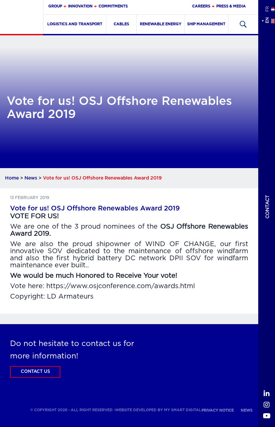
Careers (201, 6)
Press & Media (231, 6)
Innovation (80, 6)
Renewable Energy (160, 24)
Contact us (35, 372)
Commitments (113, 6)
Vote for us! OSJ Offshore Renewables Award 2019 (95, 208)
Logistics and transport (74, 24)
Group (55, 6)
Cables (121, 24)
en (267, 20)
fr (267, 9)
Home (12, 178)
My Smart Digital (182, 410)
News (30, 178)
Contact (267, 207)
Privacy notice (218, 410)
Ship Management (206, 24)
